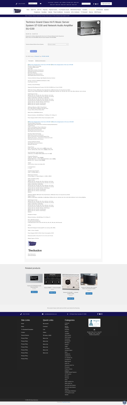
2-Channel (30, 15)
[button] (40, 3)
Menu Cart (76, 2)
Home (26, 15)
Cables (66, 346)
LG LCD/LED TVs (68, 357)
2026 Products (68, 337)
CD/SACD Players (68, 350)
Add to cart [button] (34, 292)
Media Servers (68, 361)
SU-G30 (47, 56)
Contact (23, 332)
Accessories (67, 339)
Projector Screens (68, 369)
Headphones (67, 353)
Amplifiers (67, 327)
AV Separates (68, 340)
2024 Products (68, 335)
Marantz (66, 326)
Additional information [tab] (40, 60)
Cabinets (67, 344)
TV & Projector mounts (69, 392)
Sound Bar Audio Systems (70, 385)
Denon (66, 324)
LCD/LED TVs (68, 355)
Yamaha (66, 394)
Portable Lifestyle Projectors (71, 372)
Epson (66, 352)
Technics (66, 331)
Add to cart (33, 51)
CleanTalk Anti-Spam (66, 402)
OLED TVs (67, 363)
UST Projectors (68, 374)
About (22, 326)
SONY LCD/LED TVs (69, 381)
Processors (67, 367)
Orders (64, 2)
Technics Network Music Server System (35, 44)
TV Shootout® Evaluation (27, 329)
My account (50, 2)
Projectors (67, 370)
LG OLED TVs (68, 359)
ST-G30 (43, 56)
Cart (60, 2)
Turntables (67, 333)
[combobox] (32, 3)
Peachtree (67, 329)
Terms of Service (25, 335)
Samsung (67, 377)
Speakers (67, 389)
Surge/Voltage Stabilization (70, 390)
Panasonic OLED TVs (69, 365)
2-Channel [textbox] (32, 3)
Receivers (67, 375)
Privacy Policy (24, 338)
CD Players (67, 348)
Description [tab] (31, 60)
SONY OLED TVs (68, 383)
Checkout (56, 2)
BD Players (67, 342)
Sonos (66, 379)
